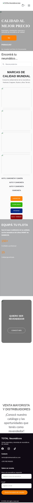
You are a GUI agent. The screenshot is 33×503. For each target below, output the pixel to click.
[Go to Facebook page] (2, 449)
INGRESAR (16, 347)
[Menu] (29, 5)
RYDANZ (16, 210)
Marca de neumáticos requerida (11, 472)
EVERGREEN (16, 204)
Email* (3, 482)
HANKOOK (16, 198)
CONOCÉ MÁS (16, 330)
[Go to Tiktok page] (15, 449)
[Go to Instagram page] (9, 449)
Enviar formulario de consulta (14, 492)
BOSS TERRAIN (16, 217)
